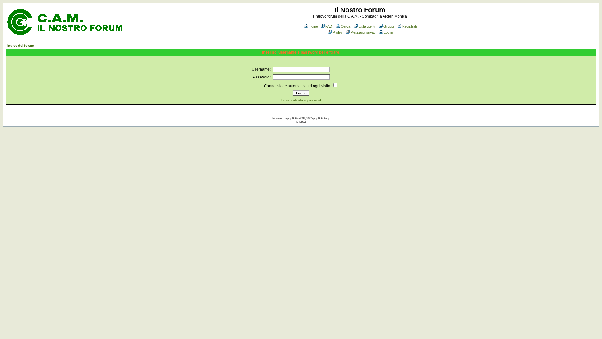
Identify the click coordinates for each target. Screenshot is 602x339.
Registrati (409, 26)
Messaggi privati (363, 32)
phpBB (291, 118)
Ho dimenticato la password (301, 100)
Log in (388, 32)
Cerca (345, 26)
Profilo (337, 32)
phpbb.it (301, 121)
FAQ (328, 26)
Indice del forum (20, 45)
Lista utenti (367, 26)
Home (313, 26)
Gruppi (388, 26)
